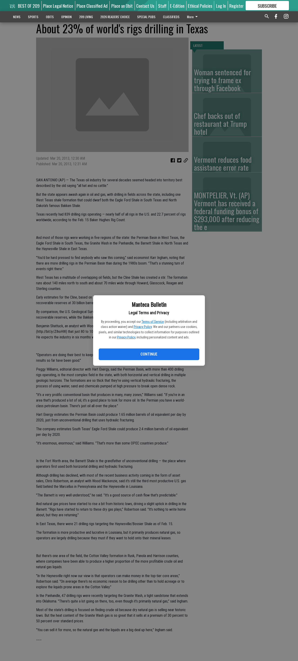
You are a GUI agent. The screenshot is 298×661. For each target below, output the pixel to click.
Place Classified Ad (92, 6)
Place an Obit (122, 6)
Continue (149, 354)
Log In (221, 6)
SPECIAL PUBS (146, 16)
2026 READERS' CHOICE (115, 16)
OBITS (50, 16)
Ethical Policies (200, 6)
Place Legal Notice (58, 6)
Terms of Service (153, 322)
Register (236, 6)
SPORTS (33, 16)
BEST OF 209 (29, 6)
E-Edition (177, 6)
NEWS (16, 16)
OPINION (66, 16)
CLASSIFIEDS (171, 16)
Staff (162, 6)
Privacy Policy (143, 327)
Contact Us (145, 6)
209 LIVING (86, 16)
